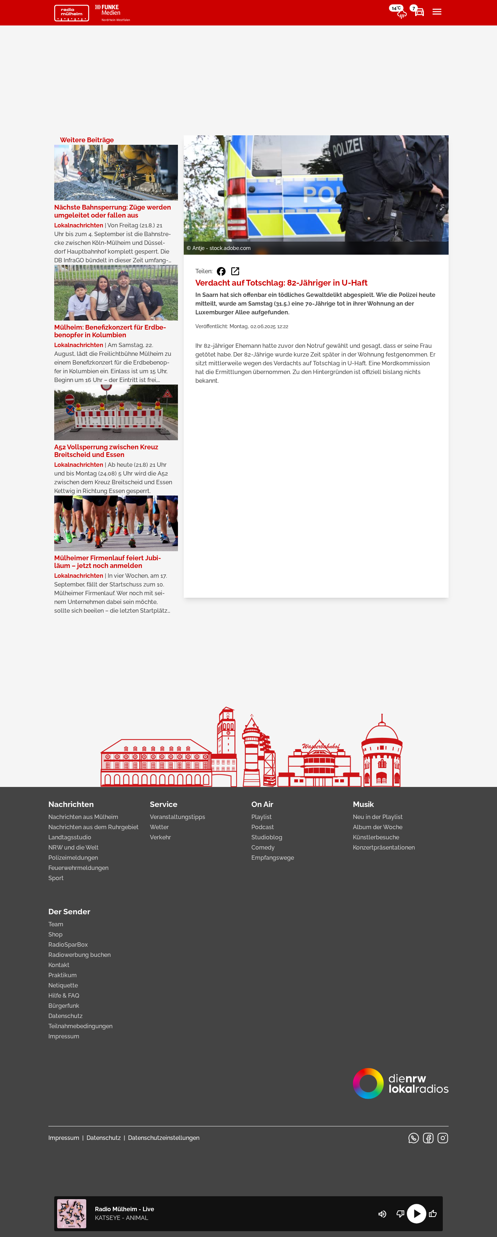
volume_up (382, 1214)
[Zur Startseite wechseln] (71, 13)
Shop (55, 934)
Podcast (262, 827)
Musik (363, 804)
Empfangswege (272, 857)
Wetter (159, 827)
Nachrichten (71, 804)
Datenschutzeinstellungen (163, 1137)
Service (164, 804)
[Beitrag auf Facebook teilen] (221, 271)
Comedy (263, 847)
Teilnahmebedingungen (80, 1026)
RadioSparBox (68, 944)
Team (55, 924)
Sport (56, 878)
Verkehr (160, 837)
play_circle (416, 1213)
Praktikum (62, 975)
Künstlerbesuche (376, 837)
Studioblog (266, 837)
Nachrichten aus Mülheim (83, 817)
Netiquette (63, 985)
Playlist (261, 817)
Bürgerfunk (63, 1005)
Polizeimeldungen (73, 857)
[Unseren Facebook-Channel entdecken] (428, 1138)
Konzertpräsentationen (384, 847)
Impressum (63, 1036)
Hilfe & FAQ (63, 995)
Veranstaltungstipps (177, 817)
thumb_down (400, 1213)
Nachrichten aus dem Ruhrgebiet (93, 827)
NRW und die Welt (73, 847)
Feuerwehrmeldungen (78, 867)
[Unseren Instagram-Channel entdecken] (443, 1138)
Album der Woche (377, 827)
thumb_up (432, 1213)
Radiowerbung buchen (79, 954)
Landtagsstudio (69, 837)
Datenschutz (65, 1016)
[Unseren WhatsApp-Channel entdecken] (414, 1138)
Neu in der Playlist (378, 817)
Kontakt (58, 965)
